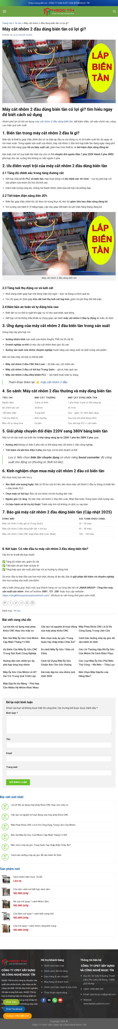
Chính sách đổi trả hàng (56, 971)
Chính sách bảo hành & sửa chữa (60, 987)
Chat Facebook (14, 1009)
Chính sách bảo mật (54, 965)
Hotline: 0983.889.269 (17, 1016)
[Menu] (4, 11)
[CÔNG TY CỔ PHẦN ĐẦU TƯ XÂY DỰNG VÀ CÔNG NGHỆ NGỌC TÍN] (59, 11)
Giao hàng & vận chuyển (56, 976)
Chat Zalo (11, 1002)
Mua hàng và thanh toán (56, 982)
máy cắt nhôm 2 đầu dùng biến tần (54, 121)
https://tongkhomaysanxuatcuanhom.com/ (26, 595)
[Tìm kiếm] (114, 11)
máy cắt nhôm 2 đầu (53, 382)
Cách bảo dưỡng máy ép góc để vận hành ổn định (36, 855)
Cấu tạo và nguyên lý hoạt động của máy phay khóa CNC (39, 814)
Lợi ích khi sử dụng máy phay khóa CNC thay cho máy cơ (39, 805)
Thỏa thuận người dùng (55, 992)
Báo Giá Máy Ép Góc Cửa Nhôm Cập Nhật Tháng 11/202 (39, 835)
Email (9, 753)
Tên (8, 739)
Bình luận (12, 713)
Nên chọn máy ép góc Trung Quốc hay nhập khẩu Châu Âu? (41, 845)
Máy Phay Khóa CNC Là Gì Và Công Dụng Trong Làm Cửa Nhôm (43, 825)
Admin (29, 35)
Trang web (12, 767)
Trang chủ (7, 23)
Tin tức (18, 23)
